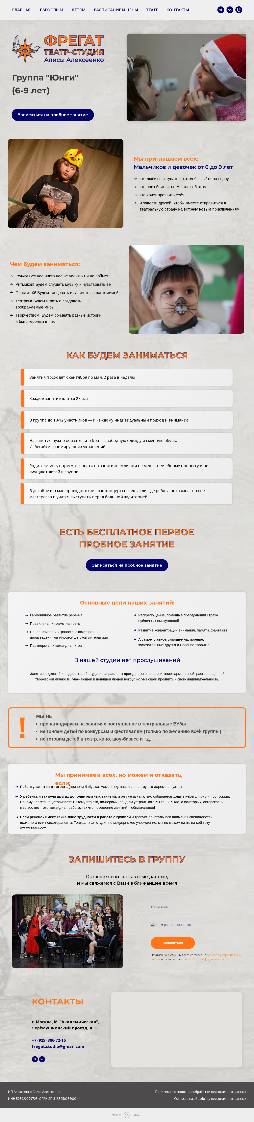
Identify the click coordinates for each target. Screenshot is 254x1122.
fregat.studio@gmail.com (58, 1046)
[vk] (42, 1059)
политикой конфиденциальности (206, 959)
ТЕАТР (152, 9)
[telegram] (35, 1059)
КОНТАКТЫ (177, 9)
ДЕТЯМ (78, 9)
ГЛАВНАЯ (21, 9)
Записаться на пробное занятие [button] (53, 114)
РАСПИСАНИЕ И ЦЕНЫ (116, 9)
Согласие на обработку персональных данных (210, 1098)
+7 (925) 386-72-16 (49, 1040)
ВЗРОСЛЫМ (51, 9)
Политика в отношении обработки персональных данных (200, 1091)
